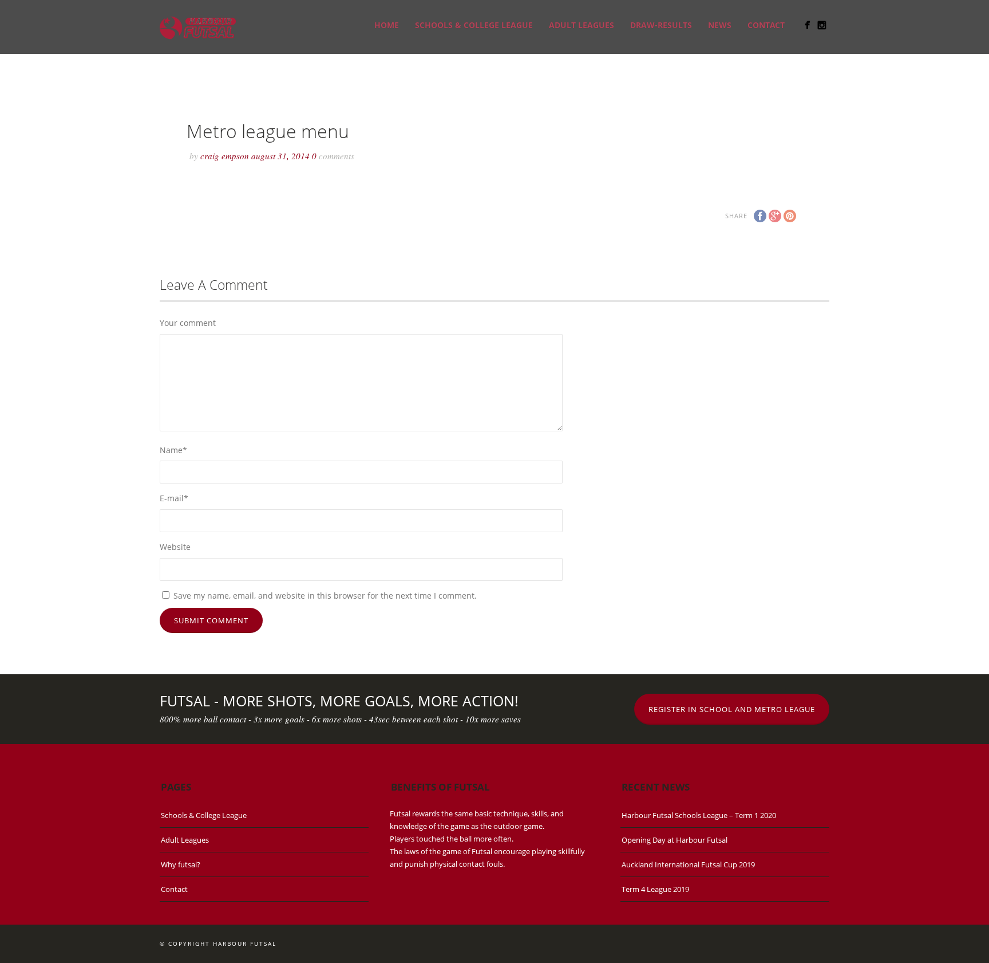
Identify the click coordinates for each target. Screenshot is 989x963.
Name (173, 450)
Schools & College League (474, 24)
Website (175, 546)
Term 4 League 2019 (655, 889)
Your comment (188, 322)
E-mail (174, 498)
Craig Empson (224, 156)
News (719, 24)
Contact (766, 24)
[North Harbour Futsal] (807, 25)
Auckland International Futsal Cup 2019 (688, 864)
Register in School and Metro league (731, 709)
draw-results (661, 24)
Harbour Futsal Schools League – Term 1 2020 (699, 815)
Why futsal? (180, 864)
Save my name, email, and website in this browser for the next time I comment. (325, 595)
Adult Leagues (581, 24)
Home (386, 24)
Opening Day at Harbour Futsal (674, 840)
